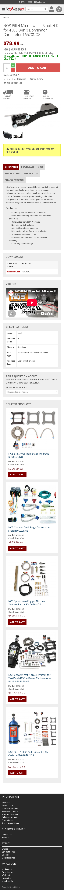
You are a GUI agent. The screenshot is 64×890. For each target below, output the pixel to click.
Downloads (27, 167)
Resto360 (6, 802)
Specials (5, 855)
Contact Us (40, 2)
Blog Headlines (8, 858)
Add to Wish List (14, 82)
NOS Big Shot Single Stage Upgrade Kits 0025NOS (28, 455)
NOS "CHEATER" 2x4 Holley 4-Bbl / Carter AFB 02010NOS (28, 753)
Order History (7, 872)
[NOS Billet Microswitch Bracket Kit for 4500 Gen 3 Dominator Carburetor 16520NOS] (32, 115)
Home (6, 17)
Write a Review (36, 79)
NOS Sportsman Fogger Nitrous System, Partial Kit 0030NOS (26, 602)
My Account (7, 869)
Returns (5, 837)
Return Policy (7, 805)
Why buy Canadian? (10, 814)
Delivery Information (10, 817)
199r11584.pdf (13, 272)
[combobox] (32, 392)
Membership (7, 881)
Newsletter (6, 878)
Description (11, 167)
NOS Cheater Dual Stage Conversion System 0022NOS (29, 529)
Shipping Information (11, 808)
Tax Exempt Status (10, 811)
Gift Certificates (8, 852)
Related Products (15, 180)
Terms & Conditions (10, 823)
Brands (5, 849)
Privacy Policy (7, 820)
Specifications (13, 173)
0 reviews (21, 79)
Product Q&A (31, 173)
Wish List (6, 875)
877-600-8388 (26, 2)
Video (41, 167)
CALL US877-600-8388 (48, 97)
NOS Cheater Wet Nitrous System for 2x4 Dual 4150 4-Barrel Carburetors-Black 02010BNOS (29, 678)
